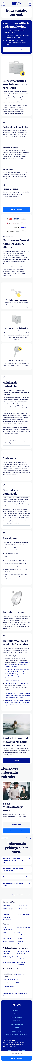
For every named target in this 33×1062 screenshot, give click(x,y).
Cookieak (16, 1014)
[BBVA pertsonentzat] (16, 3)
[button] (3, 3)
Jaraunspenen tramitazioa (11, 979)
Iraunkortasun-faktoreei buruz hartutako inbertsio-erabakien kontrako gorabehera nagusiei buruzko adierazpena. (17, 695)
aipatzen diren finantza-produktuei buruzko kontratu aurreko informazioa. (17, 664)
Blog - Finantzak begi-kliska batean (13, 983)
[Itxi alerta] (29, 1040)
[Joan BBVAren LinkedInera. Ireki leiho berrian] (18, 1050)
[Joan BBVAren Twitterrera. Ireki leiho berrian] (14, 1050)
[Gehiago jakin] (16, 791)
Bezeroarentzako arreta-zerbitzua (16, 1034)
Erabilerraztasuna (8, 990)
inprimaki (18, 974)
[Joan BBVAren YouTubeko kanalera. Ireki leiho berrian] (23, 1050)
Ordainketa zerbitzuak (16, 1024)
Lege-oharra (16, 1010)
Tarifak (16, 1027)
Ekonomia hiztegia (8, 986)
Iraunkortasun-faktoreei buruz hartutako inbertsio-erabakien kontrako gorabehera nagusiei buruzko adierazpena (17, 703)
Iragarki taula (16, 1031)
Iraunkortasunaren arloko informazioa (16, 683)
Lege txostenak (16, 1021)
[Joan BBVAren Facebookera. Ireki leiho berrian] (9, 1050)
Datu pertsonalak (16, 1017)
